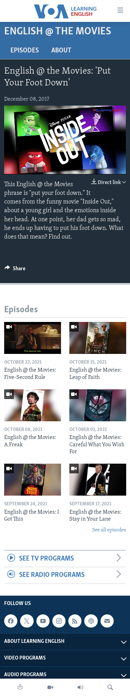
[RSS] (74, 621)
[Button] (15, 270)
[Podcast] (90, 621)
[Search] (110, 687)
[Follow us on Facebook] (10, 621)
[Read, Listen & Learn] (20, 687)
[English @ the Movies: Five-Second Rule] (32, 338)
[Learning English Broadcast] (80, 687)
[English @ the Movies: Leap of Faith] (97, 338)
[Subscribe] (107, 621)
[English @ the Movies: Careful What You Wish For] (97, 405)
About (61, 50)
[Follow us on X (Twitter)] (26, 621)
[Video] (50, 687)
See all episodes (109, 530)
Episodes (24, 50)
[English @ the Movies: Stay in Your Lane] (97, 480)
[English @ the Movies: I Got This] (32, 480)
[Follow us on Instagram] (59, 621)
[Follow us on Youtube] (43, 621)
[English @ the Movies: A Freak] (32, 405)
